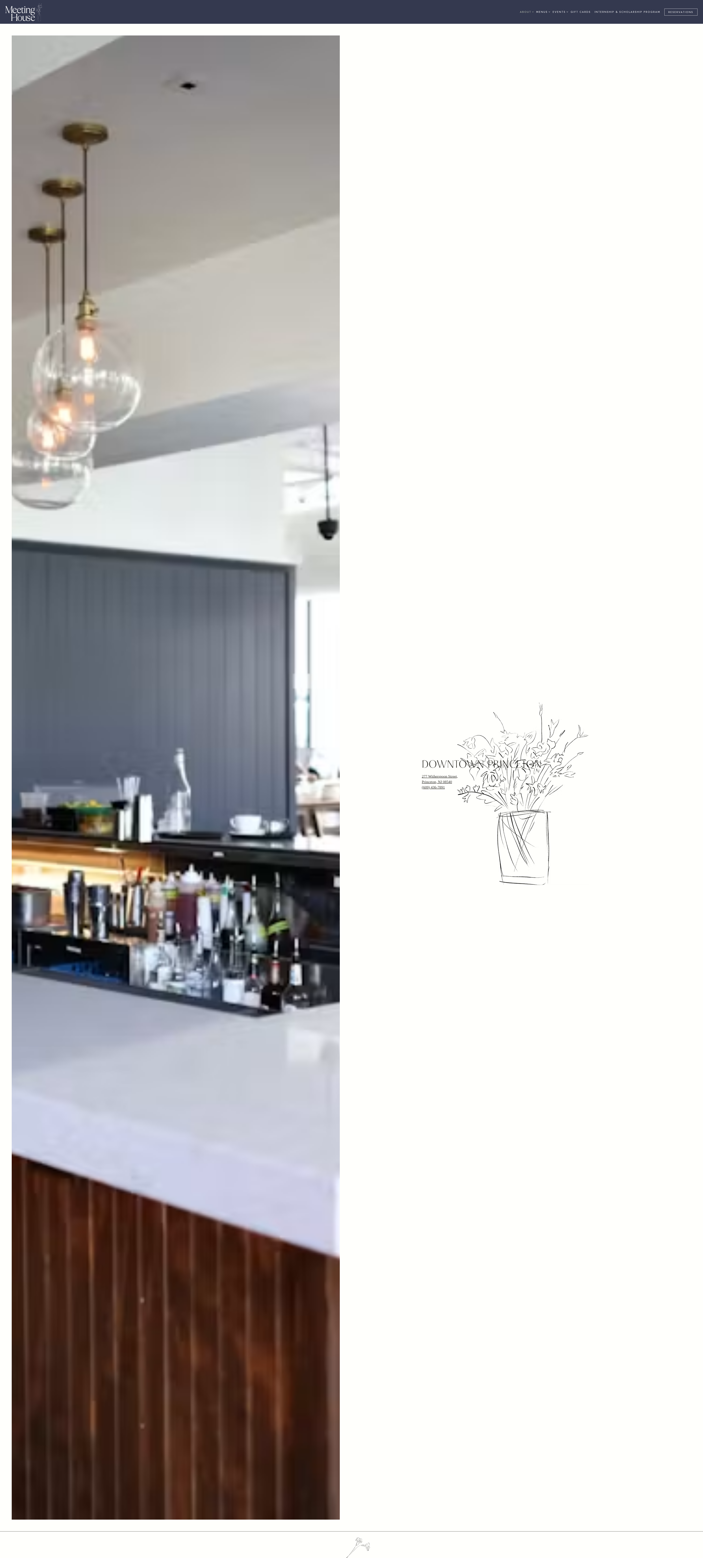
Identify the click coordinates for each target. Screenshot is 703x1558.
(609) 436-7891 (433, 801)
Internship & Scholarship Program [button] (627, 12)
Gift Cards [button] (581, 12)
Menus (542, 12)
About (526, 12)
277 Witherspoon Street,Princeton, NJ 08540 (440, 792)
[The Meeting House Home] (23, 12)
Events (560, 12)
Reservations (680, 12)
